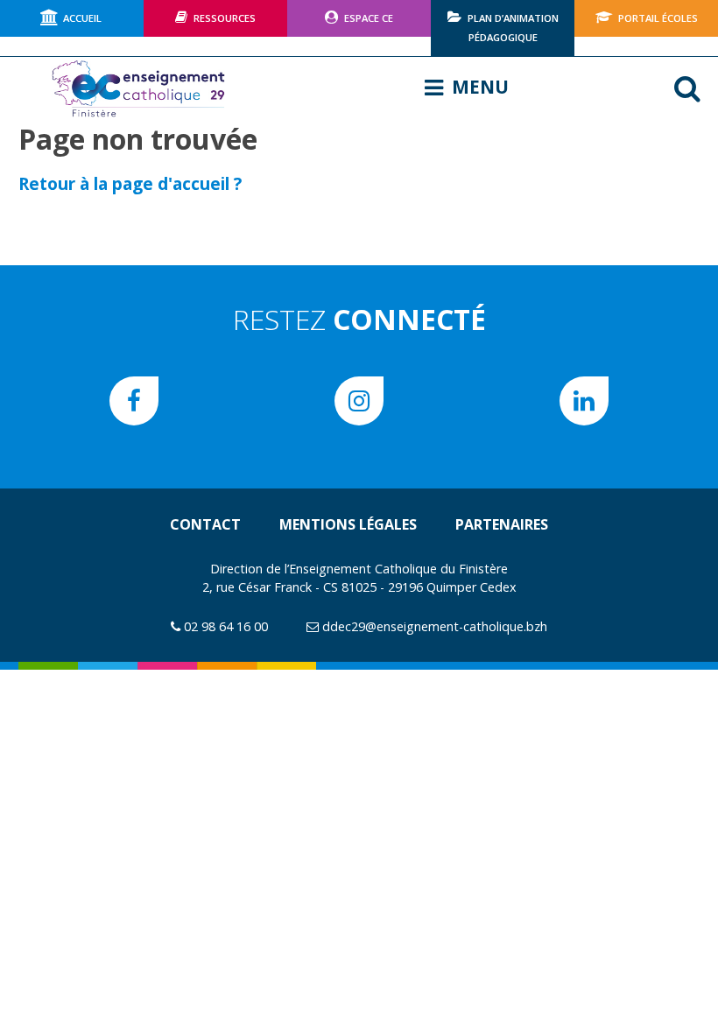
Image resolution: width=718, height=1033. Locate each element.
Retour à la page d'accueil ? (130, 183)
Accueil (82, 18)
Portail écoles (658, 18)
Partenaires (501, 524)
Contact (205, 524)
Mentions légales (348, 524)
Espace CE (368, 18)
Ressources (225, 18)
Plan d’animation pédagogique (513, 27)
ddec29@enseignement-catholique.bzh (434, 626)
